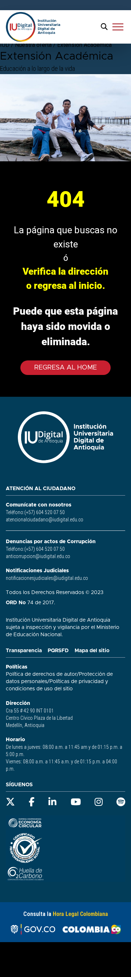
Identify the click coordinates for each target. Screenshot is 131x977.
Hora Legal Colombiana (80, 914)
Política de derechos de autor (41, 674)
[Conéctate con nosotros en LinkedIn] (52, 802)
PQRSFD (58, 650)
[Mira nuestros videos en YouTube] (76, 802)
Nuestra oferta (34, 44)
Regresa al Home (65, 367)
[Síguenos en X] (10, 802)
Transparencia (24, 650)
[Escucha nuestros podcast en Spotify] (120, 802)
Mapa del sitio (92, 650)
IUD (4, 44)
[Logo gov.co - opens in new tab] (32, 929)
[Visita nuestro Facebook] (32, 802)
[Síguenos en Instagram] (99, 802)
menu (118, 27)
